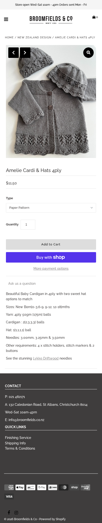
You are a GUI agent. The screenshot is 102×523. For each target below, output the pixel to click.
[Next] (25, 52)
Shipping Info (15, 443)
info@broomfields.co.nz (26, 420)
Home (9, 37)
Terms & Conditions (20, 448)
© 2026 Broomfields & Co (20, 519)
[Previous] (13, 52)
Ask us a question (22, 283)
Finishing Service (18, 438)
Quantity (12, 224)
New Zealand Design (34, 37)
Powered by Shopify (52, 519)
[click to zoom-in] (88, 52)
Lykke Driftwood (46, 358)
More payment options (51, 268)
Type (9, 198)
